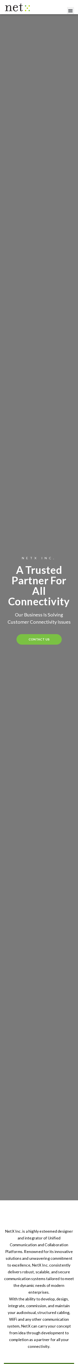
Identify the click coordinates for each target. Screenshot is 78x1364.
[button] (70, 10)
